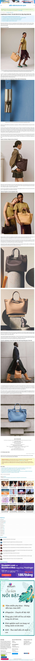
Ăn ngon (1, 519)
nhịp (11, 477)
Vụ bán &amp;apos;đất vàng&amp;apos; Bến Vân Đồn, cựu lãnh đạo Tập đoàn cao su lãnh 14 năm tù (16, 467)
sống (17, 477)
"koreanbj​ (10, 659)
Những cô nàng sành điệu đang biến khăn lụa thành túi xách (11, 16)
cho (6, 477)
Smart (16, 477)
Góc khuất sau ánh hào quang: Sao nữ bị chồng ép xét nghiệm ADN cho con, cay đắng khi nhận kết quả (16, 471)
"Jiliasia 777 (28, 659)
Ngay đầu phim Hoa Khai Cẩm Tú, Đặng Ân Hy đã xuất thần (10, 472)
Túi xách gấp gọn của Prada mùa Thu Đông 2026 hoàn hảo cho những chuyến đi (14, 17)
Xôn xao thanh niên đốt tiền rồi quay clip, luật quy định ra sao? (10, 470)
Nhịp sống (1, 530)
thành (19, 477)
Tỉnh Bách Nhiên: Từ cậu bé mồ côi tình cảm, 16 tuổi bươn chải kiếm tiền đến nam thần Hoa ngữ (17, 555)
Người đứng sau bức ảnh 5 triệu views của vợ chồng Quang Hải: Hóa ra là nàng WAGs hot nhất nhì (17, 544)
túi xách (24, 477)
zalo (24, 460)
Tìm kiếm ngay (20, 10)
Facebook (21, 460)
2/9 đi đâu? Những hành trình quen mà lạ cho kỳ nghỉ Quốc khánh (13, 558)
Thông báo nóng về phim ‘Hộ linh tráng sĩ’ (9, 539)
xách (25, 477)
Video (1, 535)
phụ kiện (13, 477)
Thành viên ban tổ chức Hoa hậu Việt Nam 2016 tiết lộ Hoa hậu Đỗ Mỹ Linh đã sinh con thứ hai (17, 547)
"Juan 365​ (31, 659)
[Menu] (1, 5)
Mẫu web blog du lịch (17, 5)
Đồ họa (1, 524)
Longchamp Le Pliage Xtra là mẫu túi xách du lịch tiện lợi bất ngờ (11, 18)
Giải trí (12, 12)
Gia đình (1, 527)
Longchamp (8, 477)
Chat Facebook (4, 657)
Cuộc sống (1, 522)
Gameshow (2, 525)
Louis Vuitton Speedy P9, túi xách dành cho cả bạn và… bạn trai (11, 19)
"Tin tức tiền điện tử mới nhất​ (22, 659)
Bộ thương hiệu (2, 521)
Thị (20, 477)
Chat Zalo (3, 655)
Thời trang (2, 533)
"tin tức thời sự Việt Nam (14, 659)
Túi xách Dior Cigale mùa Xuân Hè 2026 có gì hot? (9, 20)
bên (4, 477)
